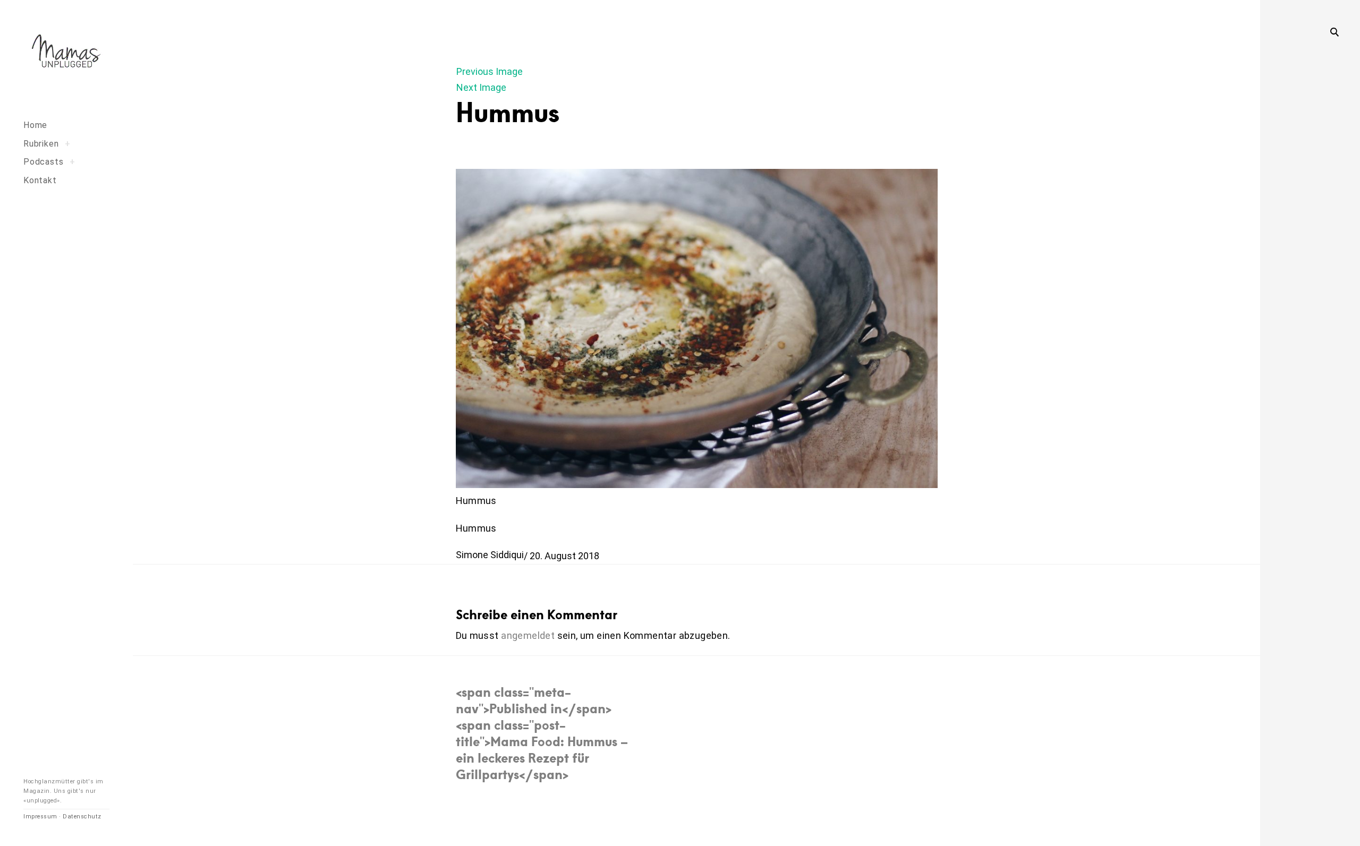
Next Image (481, 87)
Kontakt (40, 180)
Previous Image (489, 71)
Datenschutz (82, 816)
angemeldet (528, 635)
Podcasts (43, 162)
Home (35, 125)
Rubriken (40, 144)
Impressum (40, 816)
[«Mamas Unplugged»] (66, 53)
